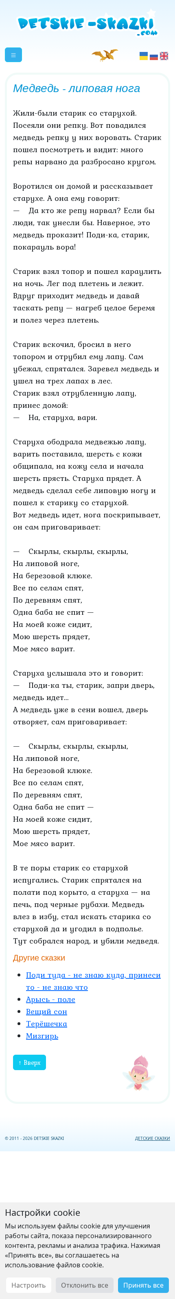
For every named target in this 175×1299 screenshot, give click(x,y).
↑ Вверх (29, 1062)
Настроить (28, 1285)
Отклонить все (84, 1285)
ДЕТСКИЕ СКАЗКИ (152, 1138)
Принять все (143, 1285)
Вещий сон (46, 1011)
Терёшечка (46, 1023)
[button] (13, 54)
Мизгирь (42, 1036)
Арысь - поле (50, 999)
